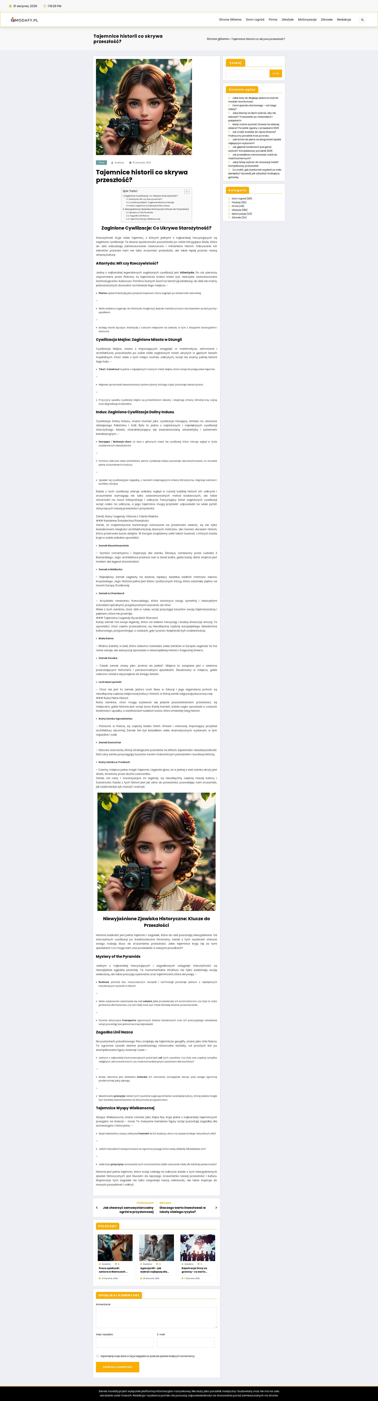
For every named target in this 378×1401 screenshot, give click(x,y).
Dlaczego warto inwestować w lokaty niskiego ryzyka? (183, 1210)
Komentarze (103, 1304)
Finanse (236, 202)
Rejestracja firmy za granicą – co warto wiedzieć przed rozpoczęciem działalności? (194, 1270)
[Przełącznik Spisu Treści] (185, 191)
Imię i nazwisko (104, 1334)
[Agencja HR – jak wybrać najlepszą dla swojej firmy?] (156, 1247)
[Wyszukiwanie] (362, 20)
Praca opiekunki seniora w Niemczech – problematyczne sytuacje (113, 1270)
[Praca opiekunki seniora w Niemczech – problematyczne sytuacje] (115, 1247)
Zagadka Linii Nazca (139, 215)
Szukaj (236, 63)
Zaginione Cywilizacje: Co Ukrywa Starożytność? (151, 195)
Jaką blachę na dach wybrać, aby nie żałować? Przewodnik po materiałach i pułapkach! (252, 116)
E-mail (161, 1334)
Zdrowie (327, 19)
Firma (273, 19)
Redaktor (106, 1264)
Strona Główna (230, 19)
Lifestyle (288, 19)
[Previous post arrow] (97, 1207)
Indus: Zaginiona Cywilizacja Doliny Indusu (149, 205)
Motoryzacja (307, 19)
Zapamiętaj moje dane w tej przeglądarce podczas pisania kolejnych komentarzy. (147, 1356)
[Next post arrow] (216, 1207)
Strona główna (218, 39)
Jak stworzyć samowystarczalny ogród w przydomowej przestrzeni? (128, 1210)
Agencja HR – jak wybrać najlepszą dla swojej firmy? (153, 1270)
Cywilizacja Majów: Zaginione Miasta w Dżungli (151, 202)
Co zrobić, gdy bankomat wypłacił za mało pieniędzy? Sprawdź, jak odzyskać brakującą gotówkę (254, 173)
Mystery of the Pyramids (141, 212)
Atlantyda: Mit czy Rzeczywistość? (145, 199)
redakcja (119, 162)
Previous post (145, 1202)
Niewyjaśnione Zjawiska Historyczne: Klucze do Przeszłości (157, 209)
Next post (165, 1202)
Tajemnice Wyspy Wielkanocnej (145, 219)
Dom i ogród (255, 19)
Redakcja (344, 19)
